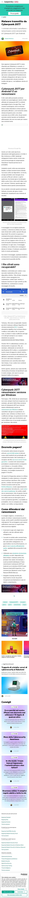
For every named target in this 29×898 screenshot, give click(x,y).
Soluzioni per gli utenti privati (9, 813)
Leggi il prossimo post (8, 664)
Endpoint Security (5, 861)
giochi (9, 604)
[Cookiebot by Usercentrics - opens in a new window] (20, 875)
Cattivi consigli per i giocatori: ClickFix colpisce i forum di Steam (11, 656)
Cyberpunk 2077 (14, 602)
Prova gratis (14, 13)
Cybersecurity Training (6, 865)
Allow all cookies (8, 891)
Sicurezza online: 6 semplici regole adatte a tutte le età (14, 792)
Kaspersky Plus (4, 819)
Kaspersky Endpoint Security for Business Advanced (13, 847)
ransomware (17, 604)
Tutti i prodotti (5, 835)
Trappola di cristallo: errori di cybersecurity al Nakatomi (14, 668)
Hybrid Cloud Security (6, 863)
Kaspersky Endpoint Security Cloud (9, 833)
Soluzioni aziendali (6, 852)
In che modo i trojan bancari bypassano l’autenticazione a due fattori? (14, 764)
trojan (24, 604)
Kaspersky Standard (5, 817)
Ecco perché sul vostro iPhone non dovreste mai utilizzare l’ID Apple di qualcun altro (14, 713)
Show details (21, 889)
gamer (4, 17)
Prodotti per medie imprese (8, 839)
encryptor (22, 602)
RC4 (15, 327)
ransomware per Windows (9, 409)
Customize (20, 891)
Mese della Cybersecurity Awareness (14, 738)
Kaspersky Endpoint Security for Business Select (12, 845)
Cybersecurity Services (6, 856)
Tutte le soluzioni (5, 824)
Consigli (15, 706)
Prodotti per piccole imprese (8, 827)
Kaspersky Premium (5, 822)
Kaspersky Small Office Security (8, 831)
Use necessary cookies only (14, 895)
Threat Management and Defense (9, 858)
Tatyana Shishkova (9, 38)
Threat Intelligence (5, 867)
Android (5, 602)
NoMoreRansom (6, 487)
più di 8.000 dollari (13, 453)
